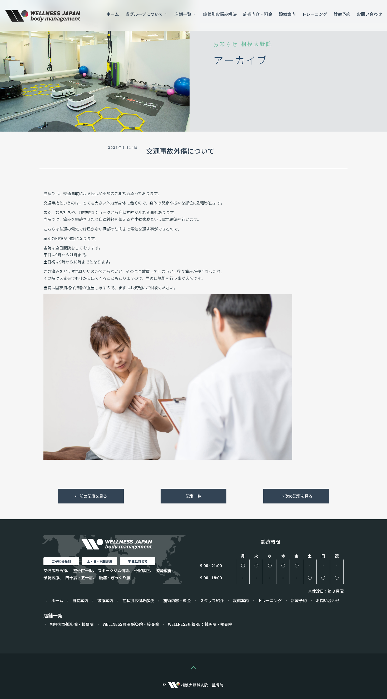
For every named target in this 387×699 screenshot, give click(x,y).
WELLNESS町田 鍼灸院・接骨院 (131, 624)
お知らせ (226, 44)
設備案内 (287, 14)
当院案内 (80, 600)
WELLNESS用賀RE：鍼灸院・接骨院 (200, 624)
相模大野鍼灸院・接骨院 (71, 624)
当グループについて (144, 14)
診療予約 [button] (342, 14)
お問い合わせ (369, 14)
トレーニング (314, 14)
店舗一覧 (183, 14)
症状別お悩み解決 (220, 14)
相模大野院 (256, 44)
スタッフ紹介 (212, 600)
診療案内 (105, 600)
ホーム (112, 14)
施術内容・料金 (257, 14)
